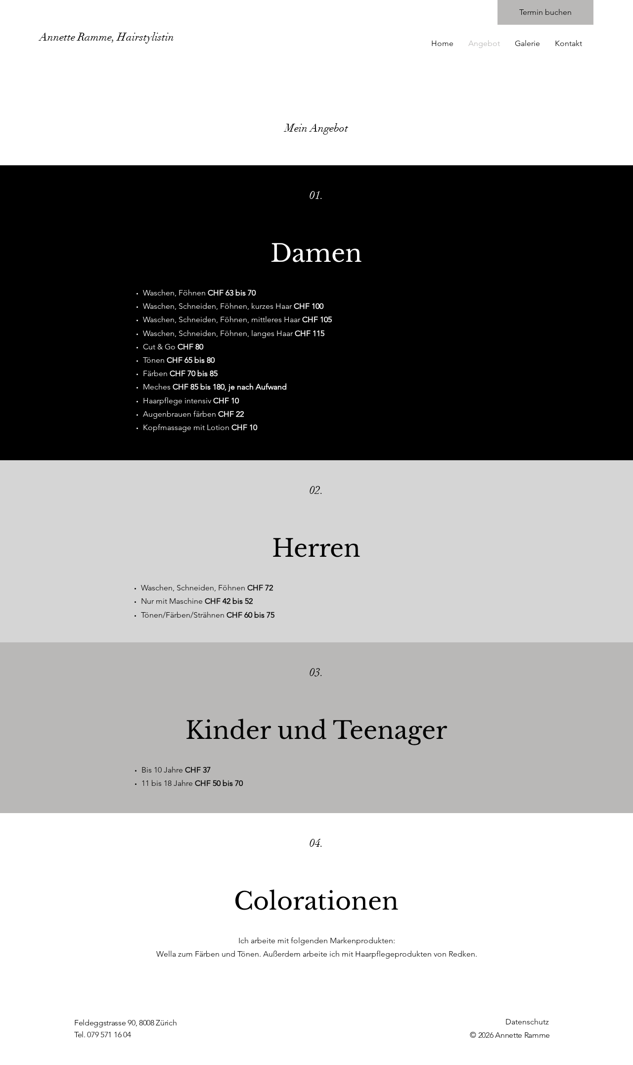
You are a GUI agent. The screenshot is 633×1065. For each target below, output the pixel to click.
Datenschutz (527, 1021)
